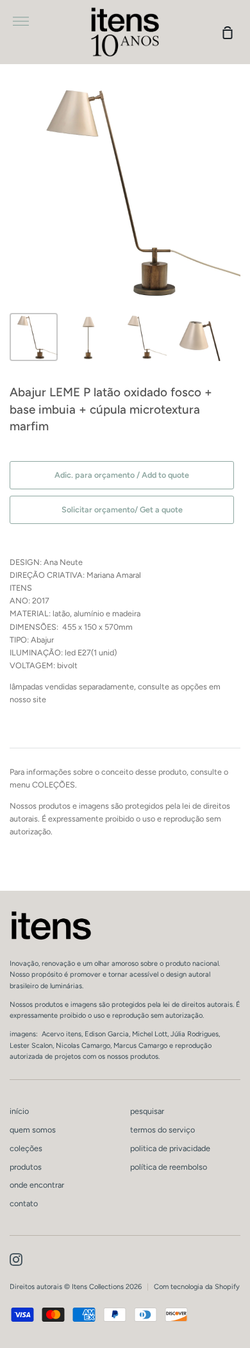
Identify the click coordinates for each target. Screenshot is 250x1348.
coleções (26, 1148)
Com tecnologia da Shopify (197, 1287)
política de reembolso (168, 1167)
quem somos (33, 1129)
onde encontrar (37, 1185)
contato (24, 1203)
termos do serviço (162, 1129)
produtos (26, 1167)
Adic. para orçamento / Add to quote (121, 475)
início (19, 1111)
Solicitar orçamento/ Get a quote (122, 509)
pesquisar (147, 1111)
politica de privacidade (170, 1148)
